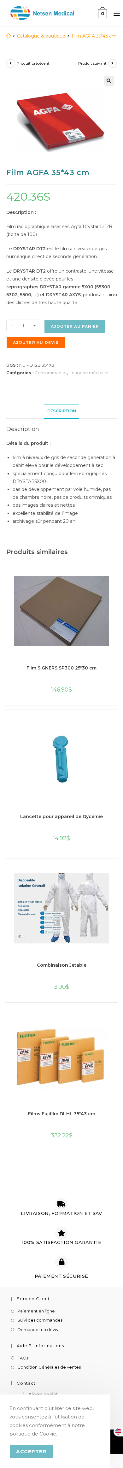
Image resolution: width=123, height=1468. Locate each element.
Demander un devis (37, 1329)
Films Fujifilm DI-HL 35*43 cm (61, 1114)
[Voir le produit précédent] (10, 63)
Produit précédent (33, 63)
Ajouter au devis (36, 342)
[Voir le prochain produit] (112, 63)
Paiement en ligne (36, 1310)
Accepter (31, 1451)
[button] (109, 81)
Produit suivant (92, 63)
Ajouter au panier (75, 326)
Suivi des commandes (39, 1320)
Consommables (51, 372)
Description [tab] (61, 411)
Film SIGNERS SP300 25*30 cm (61, 668)
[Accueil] (8, 36)
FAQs (22, 1357)
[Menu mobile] (114, 13)
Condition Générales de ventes (49, 1367)
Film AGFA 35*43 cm (94, 36)
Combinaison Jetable (61, 965)
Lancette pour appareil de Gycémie (61, 816)
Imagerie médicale (88, 372)
